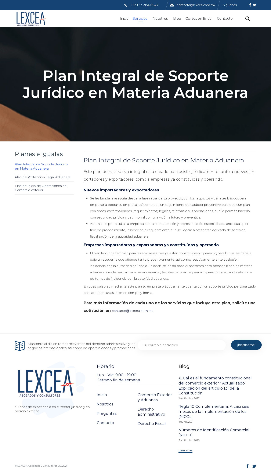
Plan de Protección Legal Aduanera (42, 177)
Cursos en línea (198, 19)
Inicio (124, 19)
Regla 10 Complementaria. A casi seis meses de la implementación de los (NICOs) (213, 411)
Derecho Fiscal (152, 423)
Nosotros (160, 19)
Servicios (140, 19)
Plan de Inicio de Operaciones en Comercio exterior (40, 188)
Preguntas (107, 413)
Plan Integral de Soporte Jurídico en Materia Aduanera (41, 166)
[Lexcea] (31, 19)
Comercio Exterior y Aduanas (155, 397)
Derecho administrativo (151, 412)
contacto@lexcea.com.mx (196, 5)
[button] (185, 450)
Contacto (225, 19)
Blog (177, 19)
